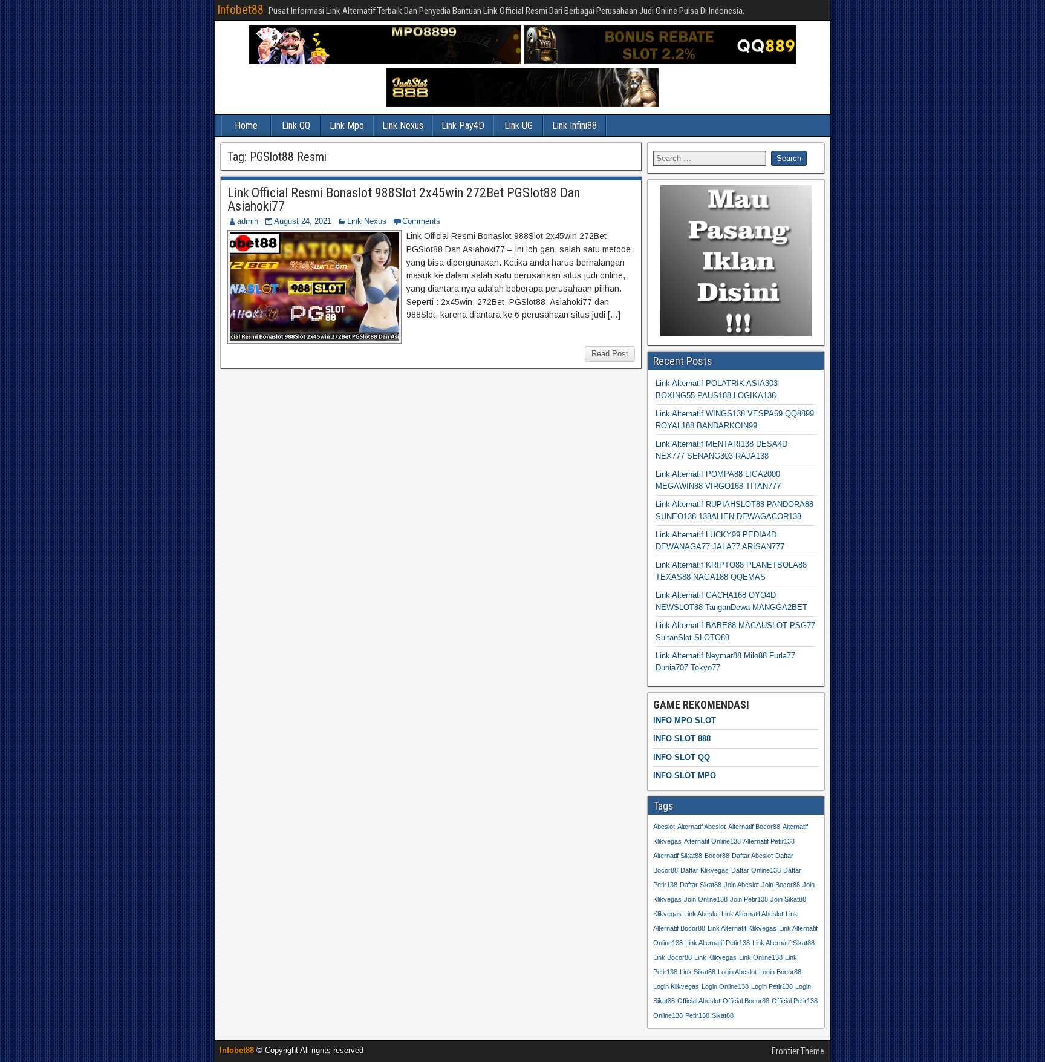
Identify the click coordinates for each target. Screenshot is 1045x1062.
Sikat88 (723, 1015)
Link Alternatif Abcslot (752, 913)
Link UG (518, 125)
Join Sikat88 (788, 899)
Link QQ (296, 125)
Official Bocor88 (746, 1001)
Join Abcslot (741, 884)
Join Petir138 (749, 899)
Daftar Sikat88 (700, 884)
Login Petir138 (772, 986)
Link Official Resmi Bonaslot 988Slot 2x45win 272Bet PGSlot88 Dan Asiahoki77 (403, 199)
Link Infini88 (574, 125)
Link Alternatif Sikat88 (783, 942)
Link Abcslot (701, 913)
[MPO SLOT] (385, 61)
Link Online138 (761, 957)
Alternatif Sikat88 (677, 855)
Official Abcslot (698, 1001)
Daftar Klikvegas (704, 870)
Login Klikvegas (676, 986)
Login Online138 (725, 986)
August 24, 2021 (302, 221)
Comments (421, 221)
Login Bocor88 (780, 971)
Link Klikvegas (715, 957)
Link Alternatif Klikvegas (742, 928)
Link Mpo (347, 125)
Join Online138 (706, 899)
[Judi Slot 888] (522, 103)
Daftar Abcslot (752, 855)
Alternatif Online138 (712, 841)
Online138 (668, 1015)
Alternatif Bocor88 (754, 826)
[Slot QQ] (660, 61)
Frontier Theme (798, 1051)
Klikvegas (667, 913)
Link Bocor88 (672, 957)
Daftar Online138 (756, 870)
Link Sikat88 (697, 971)
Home (246, 125)
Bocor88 (717, 855)
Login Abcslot (737, 971)
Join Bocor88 (780, 884)
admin (247, 221)
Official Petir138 (795, 1001)
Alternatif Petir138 (769, 841)
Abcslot (664, 826)
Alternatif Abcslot (701, 826)
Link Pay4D (462, 125)
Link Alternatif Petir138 (717, 942)
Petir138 (697, 1015)
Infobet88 (240, 9)
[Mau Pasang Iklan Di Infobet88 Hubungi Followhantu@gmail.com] (736, 333)
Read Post (609, 353)
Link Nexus (402, 125)
